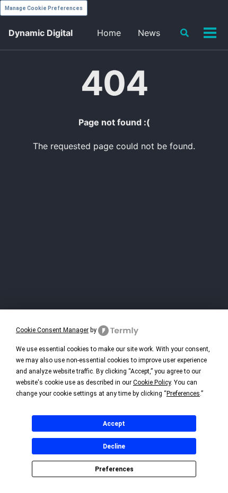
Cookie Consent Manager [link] (52, 330)
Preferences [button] (183, 393)
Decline (114, 446)
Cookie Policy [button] (152, 382)
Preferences (114, 469)
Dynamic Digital (40, 33)
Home (109, 33)
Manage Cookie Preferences (44, 8)
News (149, 33)
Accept (114, 423)
